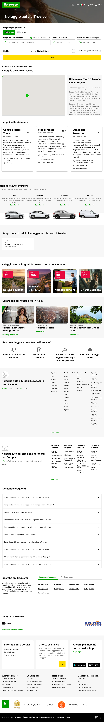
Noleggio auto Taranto (75, 584)
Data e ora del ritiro (59, 38)
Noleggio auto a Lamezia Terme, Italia (90, 589)
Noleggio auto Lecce (75, 589)
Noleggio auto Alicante (44, 584)
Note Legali (28, 717)
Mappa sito (19, 717)
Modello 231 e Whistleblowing (43, 717)
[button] (27, 95)
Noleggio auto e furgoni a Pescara (59, 589)
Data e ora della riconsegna (88, 38)
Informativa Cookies (63, 717)
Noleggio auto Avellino (44, 593)
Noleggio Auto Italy (20, 66)
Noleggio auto (6, 66)
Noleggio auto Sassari (44, 589)
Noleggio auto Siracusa (90, 584)
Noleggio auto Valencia (59, 584)
